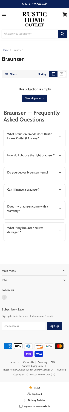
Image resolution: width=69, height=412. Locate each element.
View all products (34, 98)
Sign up (54, 326)
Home (5, 50)
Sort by (42, 74)
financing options (30, 197)
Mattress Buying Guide (33, 365)
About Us (14, 362)
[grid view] (53, 74)
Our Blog (61, 369)
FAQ (53, 362)
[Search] (62, 34)
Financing (42, 362)
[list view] (62, 74)
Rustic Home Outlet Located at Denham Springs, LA (28, 369)
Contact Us (28, 362)
